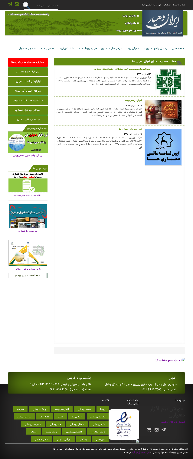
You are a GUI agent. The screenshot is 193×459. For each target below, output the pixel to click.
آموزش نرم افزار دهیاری (28, 110)
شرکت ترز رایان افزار (140, 452)
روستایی (33, 432)
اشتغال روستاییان (74, 432)
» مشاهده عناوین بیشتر (28, 275)
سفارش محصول (27, 48)
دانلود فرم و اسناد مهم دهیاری (27, 195)
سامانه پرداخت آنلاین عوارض (27, 100)
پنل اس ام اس (24, 417)
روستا (102, 409)
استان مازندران (41, 439)
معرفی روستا (132, 48)
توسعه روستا (51, 432)
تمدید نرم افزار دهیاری (28, 120)
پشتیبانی (167, 5)
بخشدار (83, 439)
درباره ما (157, 5)
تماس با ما (147, 5)
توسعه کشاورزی (98, 432)
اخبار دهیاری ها (62, 409)
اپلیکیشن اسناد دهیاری (28, 81)
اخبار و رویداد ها (89, 48)
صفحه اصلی (178, 48)
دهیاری (20, 409)
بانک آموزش (67, 48)
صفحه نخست (179, 5)
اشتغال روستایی (77, 424)
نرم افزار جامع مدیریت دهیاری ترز (28, 155)
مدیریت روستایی (97, 417)
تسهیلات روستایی (33, 424)
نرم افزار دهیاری (64, 439)
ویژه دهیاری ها (40, 168)
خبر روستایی (55, 424)
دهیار (60, 417)
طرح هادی (100, 439)
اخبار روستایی (99, 424)
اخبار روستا (77, 417)
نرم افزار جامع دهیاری (157, 48)
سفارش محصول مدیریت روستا (27, 62)
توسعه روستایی (84, 409)
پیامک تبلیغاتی (39, 409)
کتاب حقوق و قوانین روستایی (28, 269)
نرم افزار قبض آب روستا (28, 91)
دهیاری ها (44, 417)
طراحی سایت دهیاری (111, 48)
